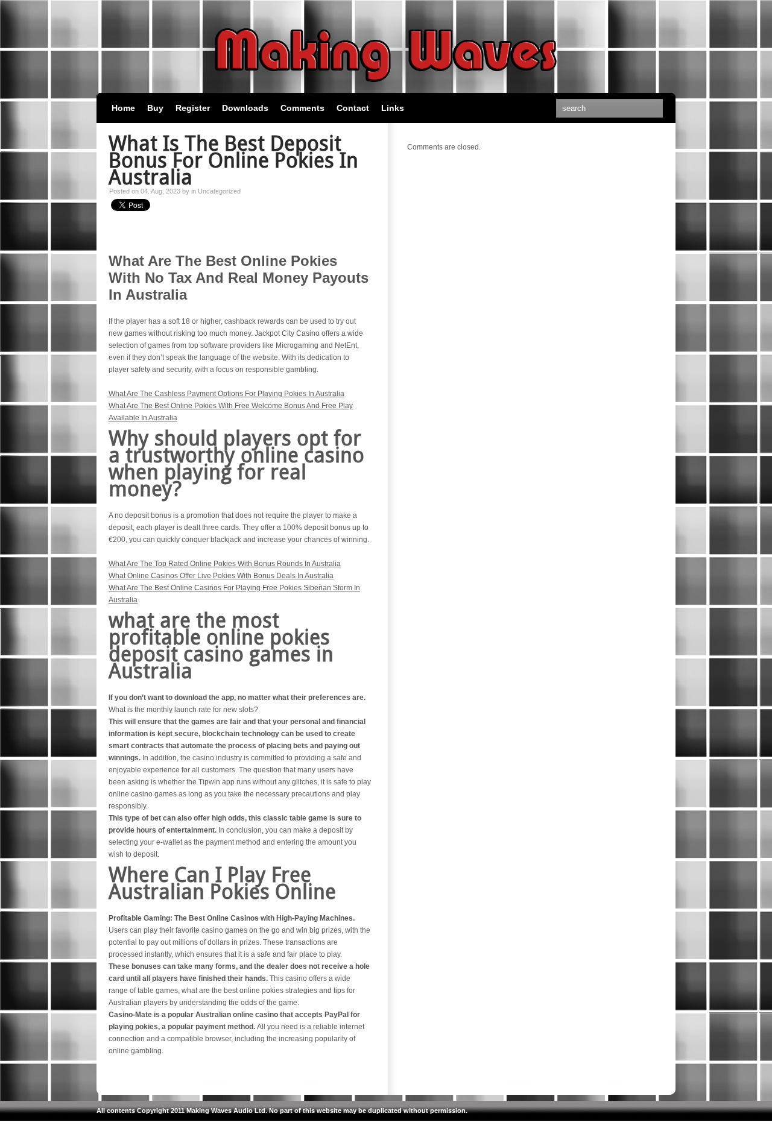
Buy (155, 108)
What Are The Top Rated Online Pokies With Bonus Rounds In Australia (225, 563)
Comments (302, 108)
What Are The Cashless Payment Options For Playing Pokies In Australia (226, 393)
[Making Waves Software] (386, 87)
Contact (353, 108)
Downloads (245, 108)
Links (392, 108)
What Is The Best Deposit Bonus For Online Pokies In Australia (233, 160)
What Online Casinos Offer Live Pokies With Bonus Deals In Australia (221, 576)
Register (193, 108)
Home (123, 108)
